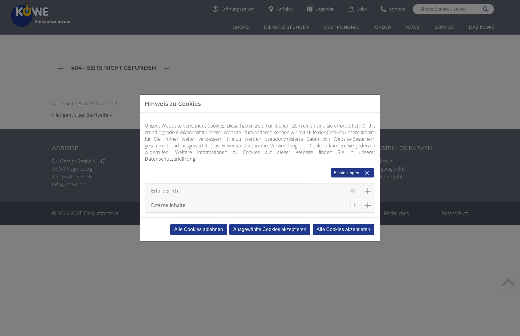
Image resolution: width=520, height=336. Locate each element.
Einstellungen (346, 172)
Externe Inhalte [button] (168, 205)
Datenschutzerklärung (170, 159)
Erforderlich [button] (164, 190)
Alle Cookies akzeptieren (343, 229)
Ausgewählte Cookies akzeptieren (269, 229)
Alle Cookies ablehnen (198, 229)
